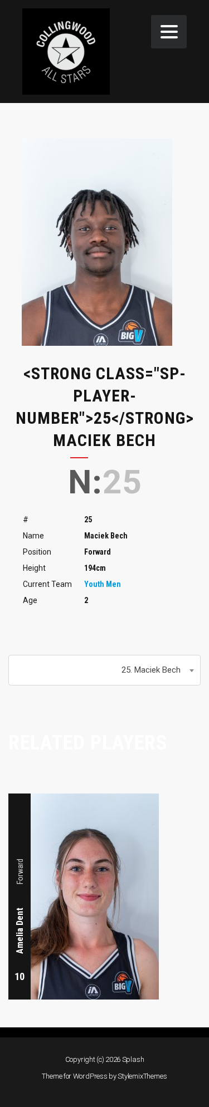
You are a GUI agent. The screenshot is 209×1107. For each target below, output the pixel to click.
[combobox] (104, 670)
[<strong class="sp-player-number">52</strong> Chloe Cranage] (180, 800)
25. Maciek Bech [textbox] (151, 670)
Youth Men (102, 584)
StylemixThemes (142, 1076)
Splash (133, 1059)
